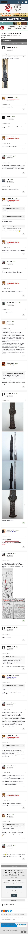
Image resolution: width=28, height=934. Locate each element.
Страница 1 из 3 (14, 43)
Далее (23, 43)
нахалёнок (15, 216)
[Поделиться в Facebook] (6, 911)
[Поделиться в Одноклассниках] (4, 911)
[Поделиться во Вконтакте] (2, 911)
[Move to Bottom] (22, 932)
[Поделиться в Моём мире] (11, 911)
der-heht (15, 208)
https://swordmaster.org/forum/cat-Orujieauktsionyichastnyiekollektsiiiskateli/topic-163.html (12, 542)
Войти (14, 895)
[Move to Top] (25, 932)
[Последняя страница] (26, 43)
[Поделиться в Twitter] (8, 911)
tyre (14, 226)
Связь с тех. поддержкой (14, 929)
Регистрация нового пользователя (14, 887)
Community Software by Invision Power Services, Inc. (14, 931)
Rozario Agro (16, 373)
